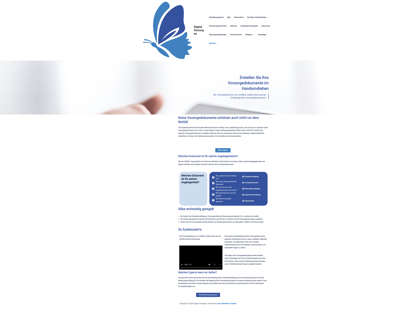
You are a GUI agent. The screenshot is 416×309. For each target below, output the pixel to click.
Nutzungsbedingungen (218, 35)
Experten (233, 26)
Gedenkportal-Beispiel (249, 26)
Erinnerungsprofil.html (218, 26)
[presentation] (267, 17)
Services (212, 43)
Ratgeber (248, 35)
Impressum (265, 26)
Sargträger (262, 35)
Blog (229, 17)
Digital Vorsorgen (199, 30)
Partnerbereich (236, 35)
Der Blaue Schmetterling (256, 17)
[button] (251, 195)
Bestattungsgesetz (216, 17)
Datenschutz (239, 17)
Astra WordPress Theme (226, 304)
